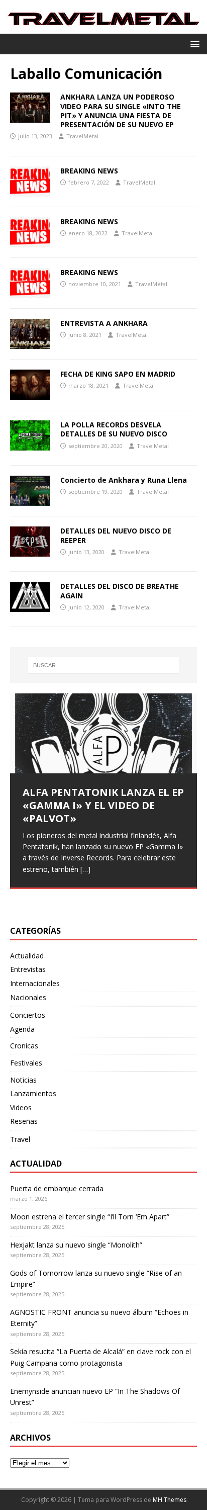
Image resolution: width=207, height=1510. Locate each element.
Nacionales (28, 997)
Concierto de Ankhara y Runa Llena (123, 480)
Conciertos (27, 1015)
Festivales (26, 1063)
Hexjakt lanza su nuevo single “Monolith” (76, 1245)
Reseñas (24, 1121)
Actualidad (27, 955)
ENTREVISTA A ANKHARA (104, 323)
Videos (21, 1107)
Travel (20, 1139)
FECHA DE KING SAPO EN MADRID (117, 374)
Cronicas (24, 1045)
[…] (85, 869)
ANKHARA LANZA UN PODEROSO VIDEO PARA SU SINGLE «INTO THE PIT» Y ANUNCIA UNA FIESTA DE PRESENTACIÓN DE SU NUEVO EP (120, 110)
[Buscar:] (104, 665)
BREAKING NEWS (89, 170)
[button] (193, 43)
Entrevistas (28, 969)
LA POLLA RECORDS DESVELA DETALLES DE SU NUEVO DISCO (113, 429)
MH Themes (169, 1499)
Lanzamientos (33, 1093)
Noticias (23, 1080)
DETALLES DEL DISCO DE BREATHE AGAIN (119, 590)
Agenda (22, 1029)
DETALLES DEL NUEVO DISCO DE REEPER (115, 535)
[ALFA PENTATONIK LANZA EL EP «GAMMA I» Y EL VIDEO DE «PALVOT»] (103, 733)
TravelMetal (82, 136)
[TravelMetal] (103, 28)
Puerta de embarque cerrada (57, 1188)
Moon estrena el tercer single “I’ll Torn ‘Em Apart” (89, 1216)
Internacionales (35, 983)
